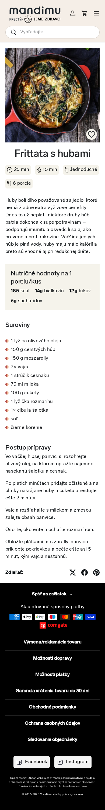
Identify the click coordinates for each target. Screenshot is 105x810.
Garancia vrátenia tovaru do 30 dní (52, 691)
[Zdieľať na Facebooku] (84, 572)
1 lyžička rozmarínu (32, 401)
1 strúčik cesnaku (30, 375)
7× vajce (20, 367)
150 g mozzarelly (29, 358)
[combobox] (52, 32)
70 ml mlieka (25, 384)
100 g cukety (25, 393)
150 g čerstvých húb (33, 349)
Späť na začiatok (49, 594)
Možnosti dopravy (52, 658)
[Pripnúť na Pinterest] (96, 572)
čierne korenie (26, 427)
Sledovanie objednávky (52, 739)
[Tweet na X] (73, 572)
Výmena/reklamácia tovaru (53, 642)
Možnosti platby (52, 674)
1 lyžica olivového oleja (36, 341)
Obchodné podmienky (52, 707)
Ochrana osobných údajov (52, 723)
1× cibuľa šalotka (29, 410)
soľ (14, 419)
